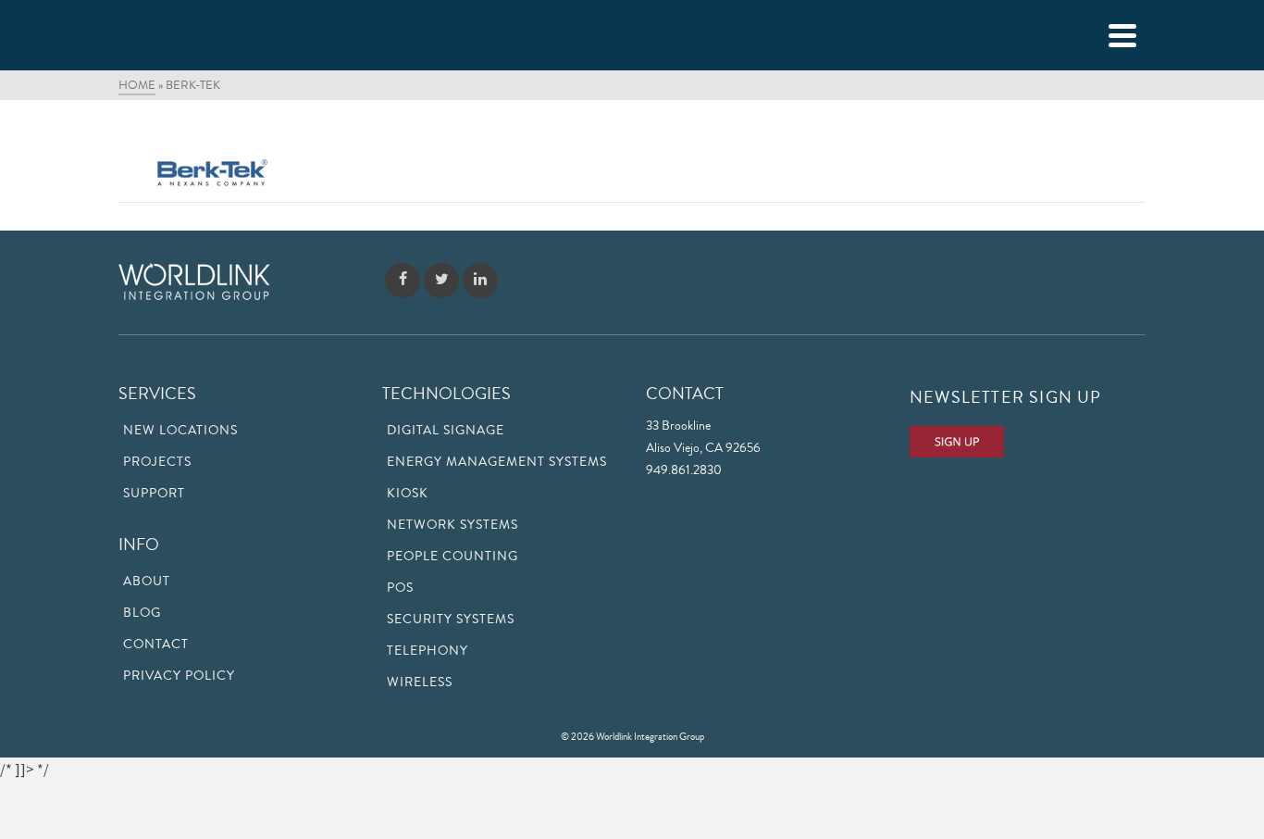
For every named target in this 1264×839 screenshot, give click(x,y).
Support (154, 493)
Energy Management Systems (497, 462)
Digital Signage (445, 430)
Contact (156, 644)
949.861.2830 (684, 470)
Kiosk (407, 493)
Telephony (427, 651)
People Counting (452, 556)
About (146, 581)
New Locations (180, 430)
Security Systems (450, 619)
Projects (157, 462)
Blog (142, 613)
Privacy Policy (179, 676)
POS (400, 588)
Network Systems (452, 525)
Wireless (419, 682)
